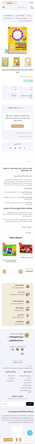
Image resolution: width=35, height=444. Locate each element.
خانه (28, 15)
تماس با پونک (11, 376)
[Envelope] (22, 354)
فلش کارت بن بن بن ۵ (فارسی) (27, 257)
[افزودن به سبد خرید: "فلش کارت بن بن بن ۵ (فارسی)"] (21, 271)
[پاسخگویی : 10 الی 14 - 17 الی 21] (27, 335)
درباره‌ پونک (11, 378)
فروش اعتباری (21, 292)
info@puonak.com (18, 362)
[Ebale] (17, 349)
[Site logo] (32, 7)
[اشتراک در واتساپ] (15, 148)
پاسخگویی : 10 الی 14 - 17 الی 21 (16, 334)
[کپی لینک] (25, 148)
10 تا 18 (10, 1)
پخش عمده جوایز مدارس (25, 388)
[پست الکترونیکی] (21, 361)
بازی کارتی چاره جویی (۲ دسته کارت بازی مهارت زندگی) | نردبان (9, 261)
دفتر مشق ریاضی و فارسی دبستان (24, 376)
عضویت (30, 404)
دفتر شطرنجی (27, 380)
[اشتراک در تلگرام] (10, 148)
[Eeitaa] (22, 349)
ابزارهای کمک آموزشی (20, 15)
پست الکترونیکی (16, 360)
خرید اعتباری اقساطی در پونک (25, 391)
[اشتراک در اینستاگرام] (20, 148)
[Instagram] (13, 349)
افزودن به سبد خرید (8, 439)
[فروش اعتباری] (27, 294)
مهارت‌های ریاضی (28, 214)
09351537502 (9, 3)
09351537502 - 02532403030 (15, 339)
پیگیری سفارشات (10, 381)
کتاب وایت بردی (27, 383)
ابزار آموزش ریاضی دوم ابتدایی (21, 18)
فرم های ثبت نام (17, 126)
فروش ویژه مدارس (26, 385)
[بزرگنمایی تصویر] (28, 51)
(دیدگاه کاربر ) (23, 77)
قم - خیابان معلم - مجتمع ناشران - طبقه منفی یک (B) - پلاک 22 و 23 (17, 368)
